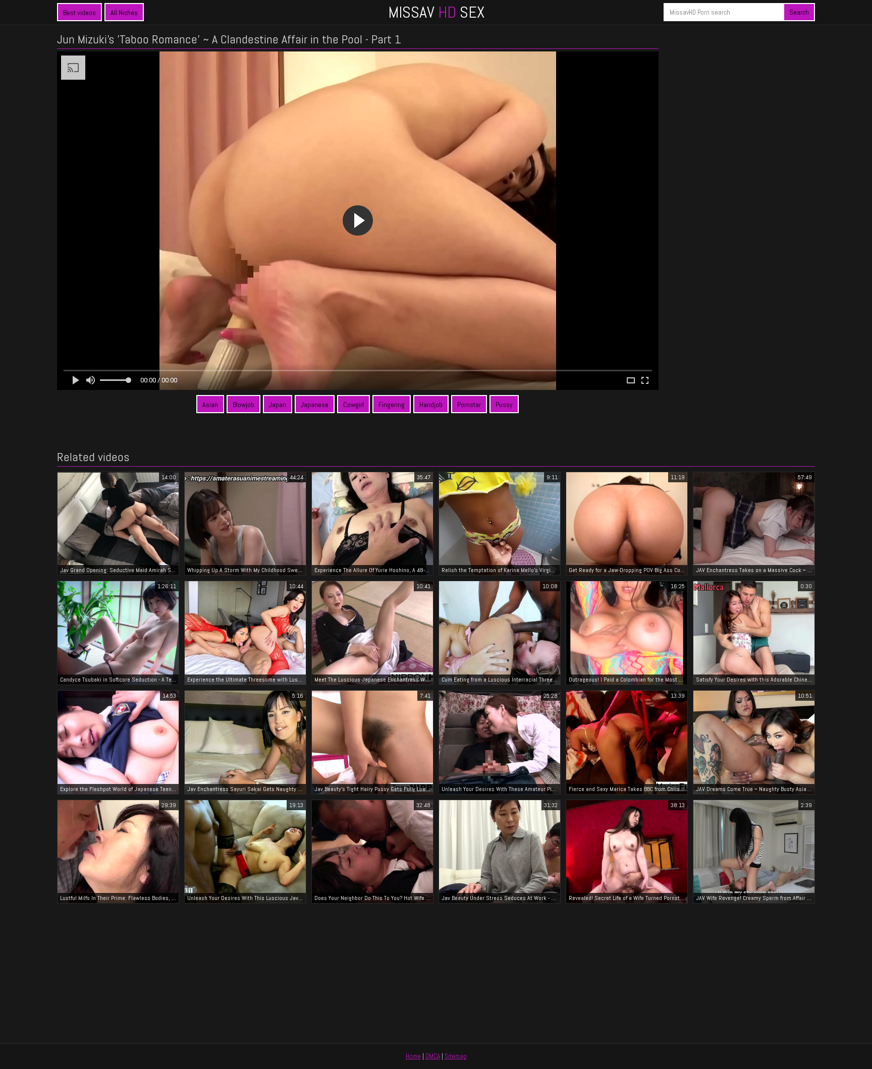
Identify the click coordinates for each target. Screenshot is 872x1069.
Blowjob (243, 404)
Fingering (391, 404)
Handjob (431, 404)
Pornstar (469, 404)
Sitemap (456, 1056)
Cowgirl (353, 404)
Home (413, 1056)
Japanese (315, 404)
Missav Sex (436, 12)
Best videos (79, 12)
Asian (210, 404)
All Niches (124, 12)
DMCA (432, 1056)
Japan (277, 404)
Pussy (504, 404)
